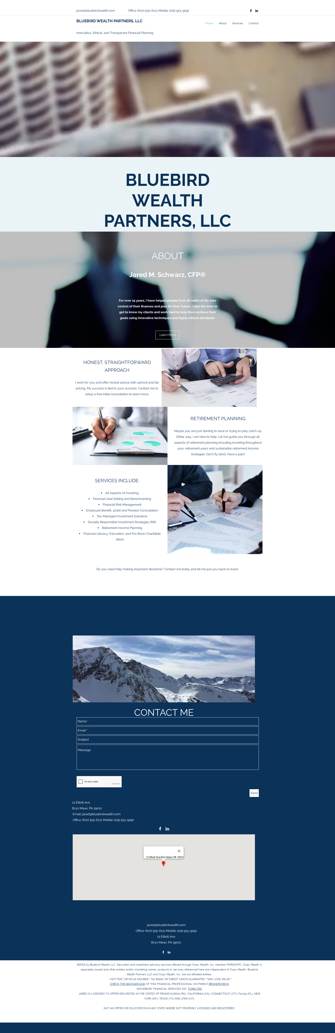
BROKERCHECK (219, 984)
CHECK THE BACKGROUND (127, 984)
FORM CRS (195, 989)
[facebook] (251, 11)
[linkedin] (257, 11)
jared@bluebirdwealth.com (95, 10)
